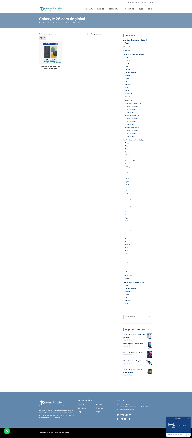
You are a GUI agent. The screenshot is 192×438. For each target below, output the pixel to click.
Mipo (127, 197)
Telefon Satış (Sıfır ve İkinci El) (133, 282)
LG (126, 81)
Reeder (127, 227)
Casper (127, 69)
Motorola (128, 200)
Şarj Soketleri (131, 112)
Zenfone (128, 269)
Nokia (127, 203)
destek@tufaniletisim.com (127, 409)
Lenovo (127, 78)
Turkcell (127, 251)
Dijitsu (127, 155)
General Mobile (130, 72)
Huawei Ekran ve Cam (131, 47)
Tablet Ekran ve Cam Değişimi (133, 54)
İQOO (127, 182)
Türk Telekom (129, 248)
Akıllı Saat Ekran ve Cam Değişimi (135, 40)
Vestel (127, 90)
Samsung (128, 84)
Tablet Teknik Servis (132, 115)
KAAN (127, 185)
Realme (127, 224)
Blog (141, 9)
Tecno (127, 242)
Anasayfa (89, 9)
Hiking (127, 167)
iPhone (127, 278)
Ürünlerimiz (129, 9)
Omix (127, 212)
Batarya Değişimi (132, 106)
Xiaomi (127, 96)
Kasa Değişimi (131, 109)
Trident (127, 245)
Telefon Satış (127, 275)
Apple (127, 43)
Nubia (127, 209)
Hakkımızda (101, 9)
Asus (126, 66)
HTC (126, 173)
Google (127, 164)
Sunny (127, 236)
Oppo (127, 218)
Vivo (126, 260)
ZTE (126, 272)
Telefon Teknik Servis (132, 127)
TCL (126, 239)
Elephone (128, 158)
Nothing (128, 206)
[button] (7, 431)
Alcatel (127, 60)
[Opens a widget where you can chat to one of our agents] (178, 426)
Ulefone (128, 254)
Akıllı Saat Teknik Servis (133, 103)
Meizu (127, 194)
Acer (126, 57)
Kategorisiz (127, 50)
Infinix (127, 179)
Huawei (127, 75)
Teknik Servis (114, 9)
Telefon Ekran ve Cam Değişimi (134, 140)
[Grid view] (41, 38)
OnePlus (128, 215)
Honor (127, 170)
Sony (126, 87)
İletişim (150, 9)
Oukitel (127, 221)
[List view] (44, 38)
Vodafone (128, 93)
